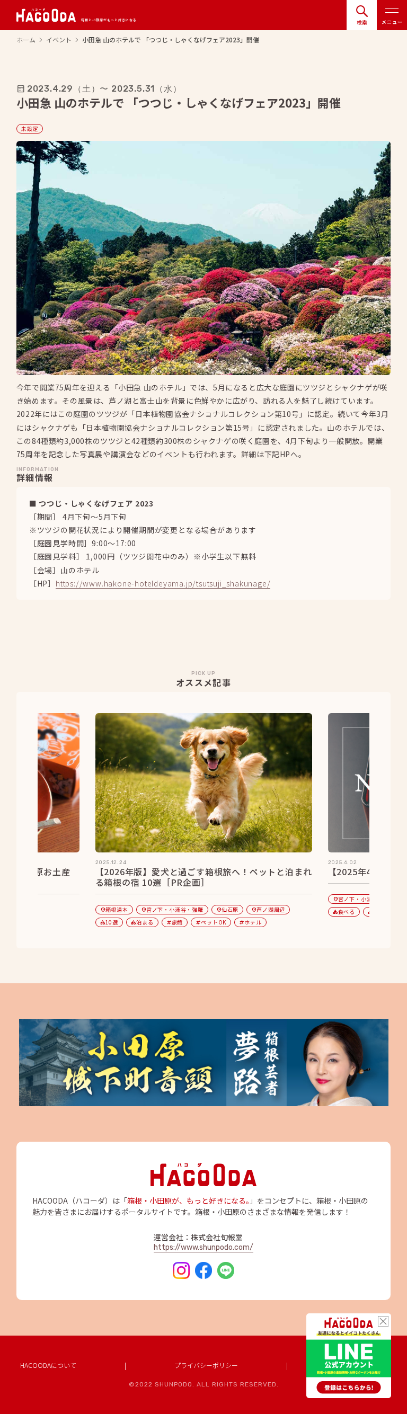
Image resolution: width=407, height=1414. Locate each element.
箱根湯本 (114, 909)
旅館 (174, 922)
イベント (59, 39)
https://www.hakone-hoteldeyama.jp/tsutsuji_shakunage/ (163, 584)
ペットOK (211, 922)
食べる (344, 911)
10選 (109, 922)
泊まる (142, 922)
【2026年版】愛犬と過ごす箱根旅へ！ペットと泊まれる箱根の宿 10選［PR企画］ (203, 877)
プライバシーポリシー (206, 1365)
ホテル (250, 922)
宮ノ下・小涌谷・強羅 (172, 909)
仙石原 (227, 909)
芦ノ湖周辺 (268, 909)
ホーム (26, 39)
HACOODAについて (48, 1365)
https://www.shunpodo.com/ (203, 1247)
